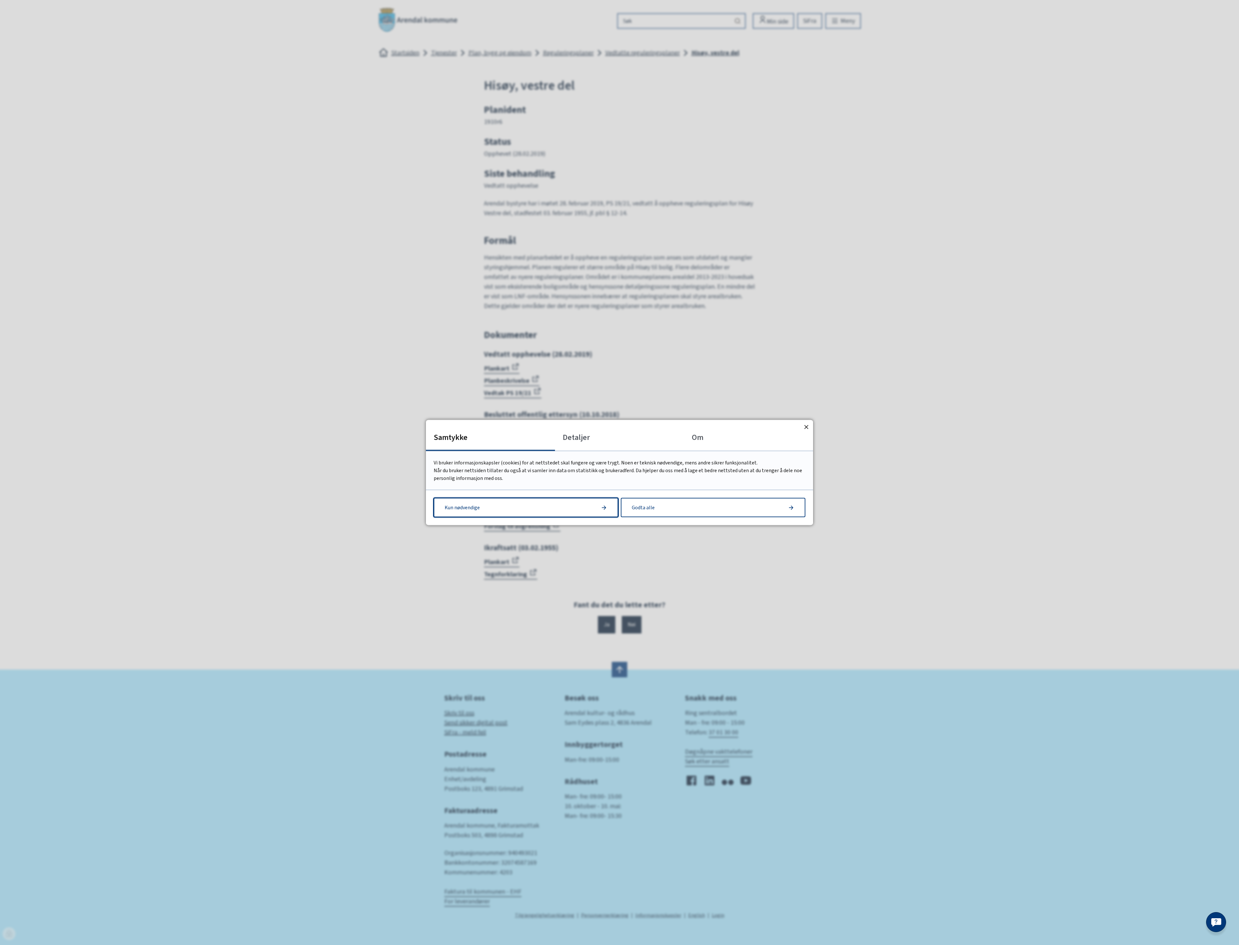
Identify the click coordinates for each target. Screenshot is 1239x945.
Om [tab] (697, 437)
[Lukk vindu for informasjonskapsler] (806, 427)
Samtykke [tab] (451, 437)
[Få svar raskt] (1216, 922)
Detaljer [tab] (576, 437)
